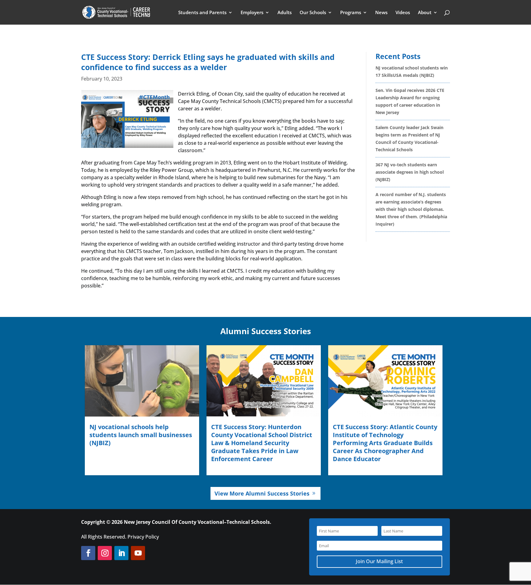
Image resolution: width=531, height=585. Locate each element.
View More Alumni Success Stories (261, 493)
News (381, 12)
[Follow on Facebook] (88, 553)
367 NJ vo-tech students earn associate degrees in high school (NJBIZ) (410, 172)
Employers (252, 12)
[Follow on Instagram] (105, 553)
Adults (284, 12)
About (424, 12)
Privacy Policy (143, 536)
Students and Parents (202, 12)
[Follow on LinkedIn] (121, 553)
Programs (350, 12)
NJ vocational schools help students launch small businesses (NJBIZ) (140, 435)
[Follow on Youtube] (138, 553)
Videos (402, 12)
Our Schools (313, 12)
